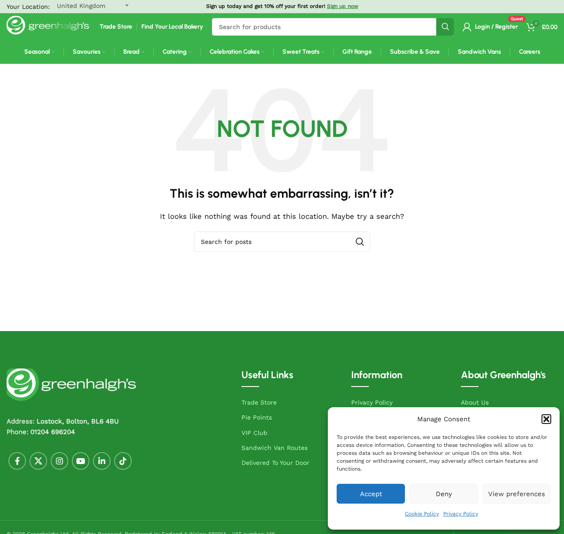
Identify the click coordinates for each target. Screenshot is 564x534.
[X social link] (38, 461)
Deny (444, 494)
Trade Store (259, 402)
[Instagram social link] (59, 461)
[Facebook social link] (17, 461)
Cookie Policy (422, 514)
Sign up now (342, 6)
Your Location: (28, 6)
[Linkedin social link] (102, 461)
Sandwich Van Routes (274, 447)
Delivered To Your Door (275, 462)
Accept (371, 494)
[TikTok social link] (123, 461)
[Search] (445, 27)
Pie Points (256, 417)
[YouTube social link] (80, 461)
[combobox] (333, 27)
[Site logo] (49, 26)
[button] (546, 419)
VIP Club (254, 432)
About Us (475, 402)
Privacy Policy (460, 514)
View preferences (516, 494)
